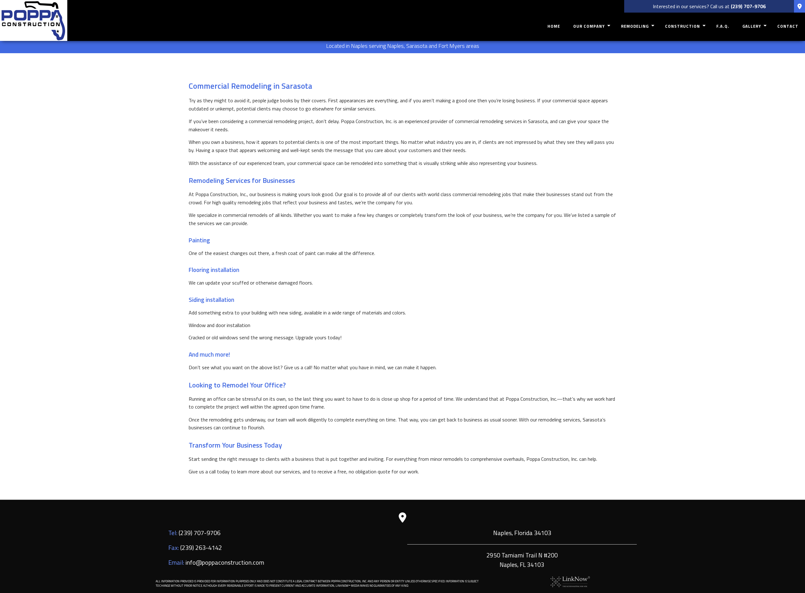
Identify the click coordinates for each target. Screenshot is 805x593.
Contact (787, 26)
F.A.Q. (722, 26)
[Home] (33, 20)
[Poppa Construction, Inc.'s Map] (799, 6)
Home (553, 26)
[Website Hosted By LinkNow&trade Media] (570, 581)
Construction (682, 26)
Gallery (751, 26)
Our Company (589, 26)
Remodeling (635, 26)
